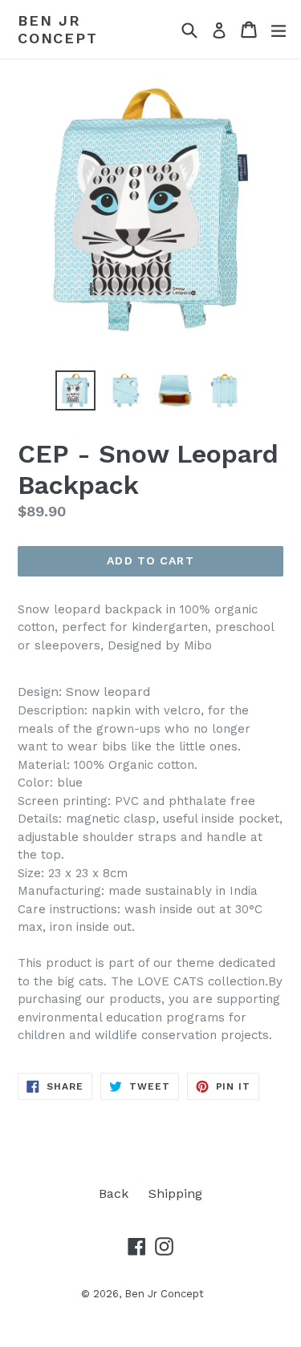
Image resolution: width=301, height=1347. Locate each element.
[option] (75, 390)
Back (113, 1193)
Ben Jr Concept (58, 29)
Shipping (175, 1193)
